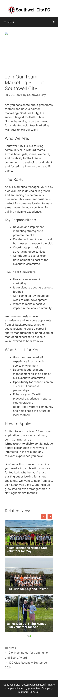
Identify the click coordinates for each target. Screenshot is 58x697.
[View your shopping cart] (53, 22)
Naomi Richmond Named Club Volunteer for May (27, 549)
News (12, 647)
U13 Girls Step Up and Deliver (27, 589)
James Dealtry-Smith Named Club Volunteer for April (26, 625)
